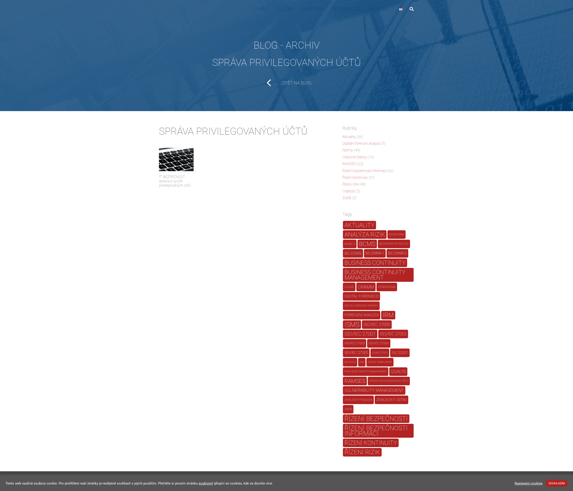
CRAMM (366, 287)
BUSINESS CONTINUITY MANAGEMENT (375, 275)
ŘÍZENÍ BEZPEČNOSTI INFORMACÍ (376, 430)
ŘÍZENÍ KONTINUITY (370, 442)
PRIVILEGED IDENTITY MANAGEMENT (365, 371)
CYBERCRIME (387, 287)
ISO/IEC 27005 (356, 353)
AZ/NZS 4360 (396, 234)
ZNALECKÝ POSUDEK (358, 399)
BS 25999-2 (397, 253)
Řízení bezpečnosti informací (364, 171)
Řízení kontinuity (355, 177)
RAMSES (349, 164)
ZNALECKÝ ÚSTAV (391, 400)
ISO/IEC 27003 (354, 343)
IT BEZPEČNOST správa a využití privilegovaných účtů (175, 181)
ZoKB (346, 198)
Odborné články (354, 157)
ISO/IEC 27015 (380, 352)
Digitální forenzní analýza (361, 143)
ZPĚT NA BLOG (297, 83)
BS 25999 (352, 253)
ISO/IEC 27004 (379, 343)
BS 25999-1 (375, 253)
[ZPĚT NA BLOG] (271, 83)
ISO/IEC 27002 (393, 334)
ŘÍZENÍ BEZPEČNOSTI (376, 418)
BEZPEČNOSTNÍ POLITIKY (393, 243)
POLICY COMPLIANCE (380, 362)
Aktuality (349, 137)
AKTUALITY (359, 225)
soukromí (206, 483)
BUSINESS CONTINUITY (375, 262)
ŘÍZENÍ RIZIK (362, 452)
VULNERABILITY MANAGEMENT (374, 390)
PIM (362, 362)
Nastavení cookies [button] (529, 483)
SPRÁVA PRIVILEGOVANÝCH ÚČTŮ (388, 380)
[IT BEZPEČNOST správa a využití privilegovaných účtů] (176, 159)
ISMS (351, 324)
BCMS (367, 244)
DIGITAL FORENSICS (361, 296)
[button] (411, 9)
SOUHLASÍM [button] (557, 483)
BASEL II (349, 244)
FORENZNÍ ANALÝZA (361, 315)
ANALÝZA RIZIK (364, 234)
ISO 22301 (400, 353)
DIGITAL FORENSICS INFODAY (361, 305)
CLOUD (349, 287)
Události (348, 191)
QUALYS (398, 371)
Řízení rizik (350, 184)
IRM (388, 315)
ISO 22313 (350, 362)
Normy (347, 150)
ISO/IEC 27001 (360, 334)
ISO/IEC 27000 (376, 324)
